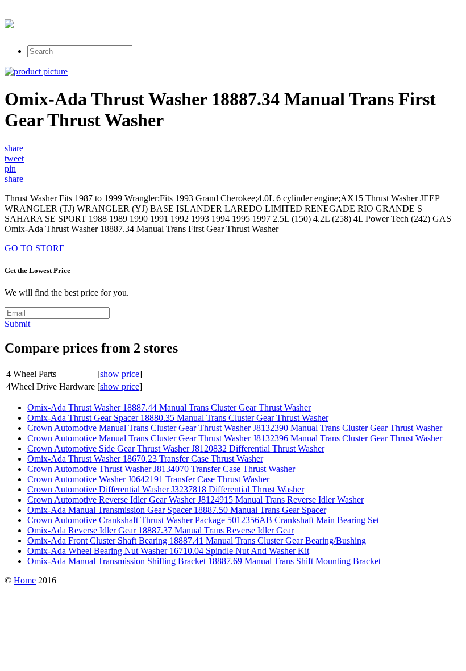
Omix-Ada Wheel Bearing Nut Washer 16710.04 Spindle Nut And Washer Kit (168, 551)
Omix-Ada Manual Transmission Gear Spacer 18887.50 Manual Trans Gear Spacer (176, 510)
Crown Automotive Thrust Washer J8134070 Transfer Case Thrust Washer (161, 469)
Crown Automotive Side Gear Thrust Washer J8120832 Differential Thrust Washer (175, 448)
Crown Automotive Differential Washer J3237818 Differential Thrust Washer (165, 489)
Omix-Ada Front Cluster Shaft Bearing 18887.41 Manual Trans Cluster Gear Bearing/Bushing (196, 540)
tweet (14, 158)
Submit (17, 324)
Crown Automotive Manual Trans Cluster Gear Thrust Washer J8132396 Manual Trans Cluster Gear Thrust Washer (234, 438)
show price (119, 374)
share (14, 148)
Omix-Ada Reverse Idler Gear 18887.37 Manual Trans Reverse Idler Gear (160, 530)
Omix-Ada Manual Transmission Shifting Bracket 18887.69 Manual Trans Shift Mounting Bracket (204, 561)
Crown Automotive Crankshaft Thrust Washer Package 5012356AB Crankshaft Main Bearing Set (203, 520)
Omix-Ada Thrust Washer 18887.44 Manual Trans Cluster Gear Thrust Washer (169, 407)
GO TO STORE (35, 248)
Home (25, 580)
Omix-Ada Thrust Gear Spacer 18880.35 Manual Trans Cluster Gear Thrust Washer (177, 418)
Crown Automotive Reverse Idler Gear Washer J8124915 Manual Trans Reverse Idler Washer (195, 499)
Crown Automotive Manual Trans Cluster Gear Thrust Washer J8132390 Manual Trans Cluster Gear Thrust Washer (234, 428)
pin (10, 168)
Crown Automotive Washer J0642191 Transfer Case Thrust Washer (148, 479)
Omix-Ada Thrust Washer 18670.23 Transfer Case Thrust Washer (145, 458)
